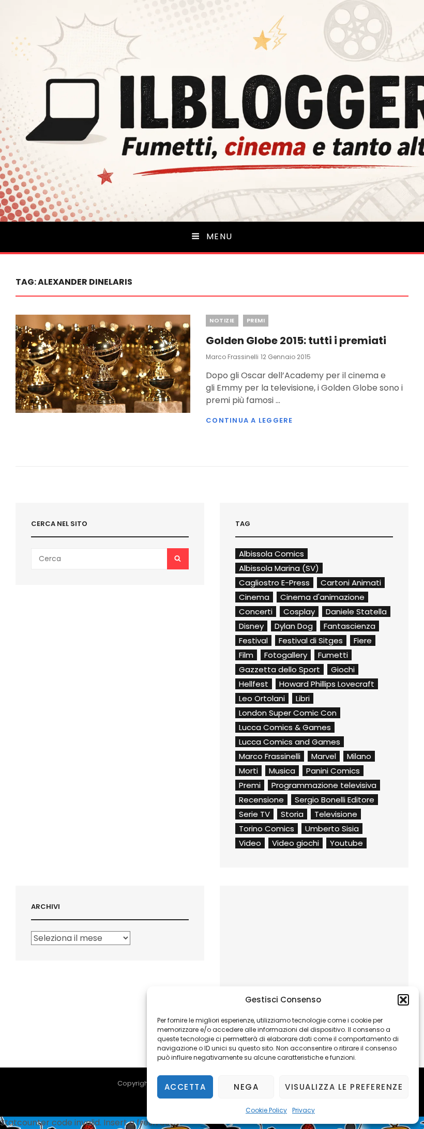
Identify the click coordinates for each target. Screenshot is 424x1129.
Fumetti (333, 654)
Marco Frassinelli (232, 356)
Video (250, 843)
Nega (246, 1086)
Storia (292, 814)
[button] (403, 1000)
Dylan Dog (294, 626)
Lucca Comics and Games (289, 741)
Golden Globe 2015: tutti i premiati (296, 340)
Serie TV (254, 814)
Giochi (343, 669)
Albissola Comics (271, 553)
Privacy (303, 1110)
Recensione (261, 799)
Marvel (323, 756)
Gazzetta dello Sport (279, 669)
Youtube (346, 843)
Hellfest (253, 683)
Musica (282, 770)
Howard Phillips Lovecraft (326, 683)
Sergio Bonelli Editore (334, 799)
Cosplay (299, 611)
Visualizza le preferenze (344, 1086)
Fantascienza (349, 626)
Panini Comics (333, 770)
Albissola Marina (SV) (279, 568)
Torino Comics (266, 828)
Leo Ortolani (262, 698)
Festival (253, 640)
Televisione (335, 814)
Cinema (254, 597)
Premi (256, 320)
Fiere (363, 640)
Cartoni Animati (351, 582)
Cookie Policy (266, 1110)
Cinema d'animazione (322, 597)
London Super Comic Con (288, 712)
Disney (251, 626)
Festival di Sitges (311, 640)
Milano (359, 756)
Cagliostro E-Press (274, 582)
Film (246, 654)
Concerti (255, 611)
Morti (248, 770)
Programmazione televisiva (323, 785)
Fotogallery (285, 654)
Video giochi (295, 843)
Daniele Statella (356, 611)
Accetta (185, 1086)
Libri (303, 698)
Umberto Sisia (332, 828)
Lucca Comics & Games (285, 727)
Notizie (222, 320)
